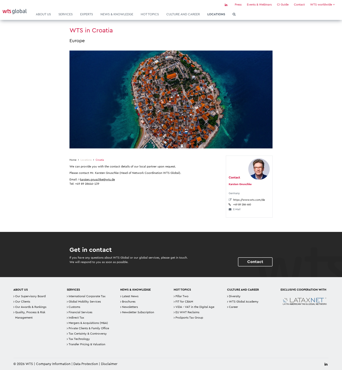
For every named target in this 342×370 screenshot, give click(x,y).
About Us (43, 14)
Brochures (128, 301)
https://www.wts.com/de (249, 200)
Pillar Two (181, 296)
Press (238, 4)
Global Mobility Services (85, 301)
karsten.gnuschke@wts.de (97, 179)
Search (234, 14)
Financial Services (80, 312)
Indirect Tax (76, 317)
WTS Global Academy (243, 301)
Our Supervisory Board (30, 296)
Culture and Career (183, 14)
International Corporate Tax (87, 296)
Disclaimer (109, 364)
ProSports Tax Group (189, 317)
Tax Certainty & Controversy (88, 333)
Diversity (234, 296)
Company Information (53, 364)
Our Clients (22, 301)
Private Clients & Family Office (89, 328)
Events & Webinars (259, 4)
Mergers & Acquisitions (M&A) (88, 323)
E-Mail (236, 209)
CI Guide (283, 4)
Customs (74, 307)
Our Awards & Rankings (30, 307)
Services (65, 14)
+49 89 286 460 (242, 204)
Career (233, 307)
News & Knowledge (116, 14)
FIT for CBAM (184, 301)
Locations (216, 14)
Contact (299, 4)
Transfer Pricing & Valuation (87, 344)
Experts (86, 14)
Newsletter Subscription (138, 312)
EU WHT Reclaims (187, 312)
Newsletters (130, 307)
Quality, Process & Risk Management (30, 315)
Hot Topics (150, 14)
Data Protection (85, 364)
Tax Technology (79, 339)
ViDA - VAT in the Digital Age (194, 307)
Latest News (130, 296)
